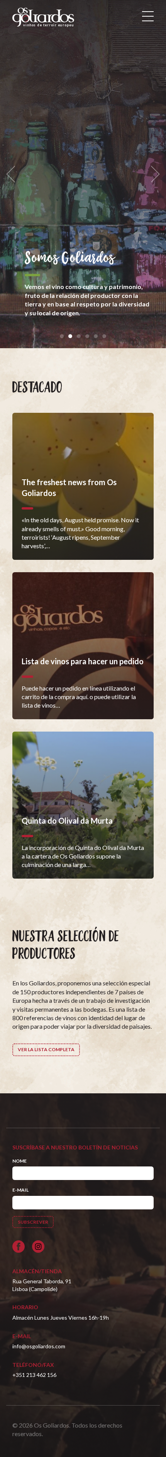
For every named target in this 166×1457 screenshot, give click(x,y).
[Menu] (148, 16)
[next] (152, 174)
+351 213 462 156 (34, 1374)
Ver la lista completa (46, 1049)
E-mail (20, 1190)
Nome (19, 1161)
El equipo (59, 250)
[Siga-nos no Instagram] (38, 1246)
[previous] (13, 174)
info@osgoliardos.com (38, 1346)
